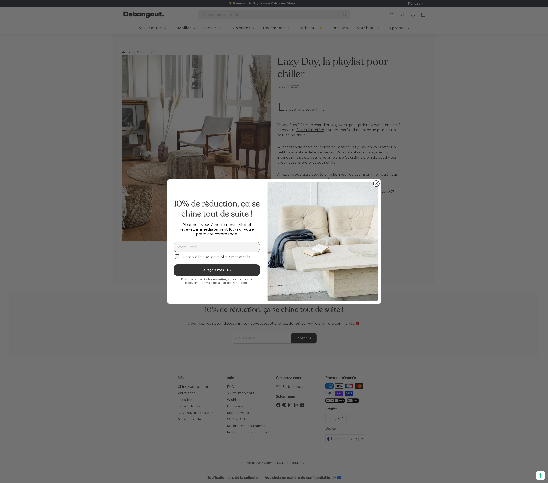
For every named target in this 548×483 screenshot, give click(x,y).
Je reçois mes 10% (216, 270)
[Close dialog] (376, 184)
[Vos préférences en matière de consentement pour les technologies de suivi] (540, 475)
